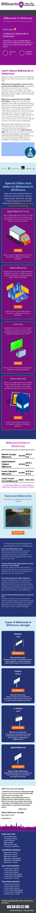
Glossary (12, 841)
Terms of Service (16, 911)
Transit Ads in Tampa (11, 878)
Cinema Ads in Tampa (12, 894)
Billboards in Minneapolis (12, 858)
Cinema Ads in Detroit (11, 888)
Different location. (29, 53)
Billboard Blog (8, 843)
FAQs (6, 841)
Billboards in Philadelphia (12, 860)
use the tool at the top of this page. (21, 204)
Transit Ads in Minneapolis (13, 874)
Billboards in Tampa (11, 862)
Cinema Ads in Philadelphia (13, 892)
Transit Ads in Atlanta (11, 868)
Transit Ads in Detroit (11, 872)
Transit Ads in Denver (11, 870)
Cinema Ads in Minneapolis (13, 890)
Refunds (16, 846)
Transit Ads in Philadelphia (13, 876)
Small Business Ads (10, 839)
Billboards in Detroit (10, 856)
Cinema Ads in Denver (12, 886)
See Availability (18, 532)
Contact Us (8, 846)
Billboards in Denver (11, 855)
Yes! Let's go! (12, 53)
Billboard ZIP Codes (10, 845)
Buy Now (18, 250)
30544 (12, 815)
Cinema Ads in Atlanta (12, 884)
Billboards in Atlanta (11, 853)
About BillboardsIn (10, 837)
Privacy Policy (29, 911)
